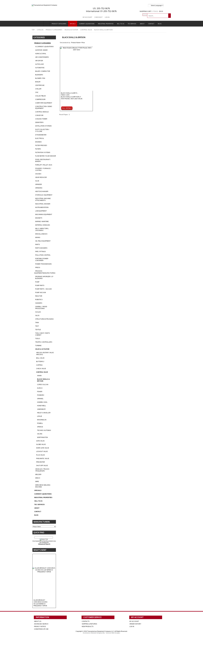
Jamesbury (41, 409)
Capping (39, 365)
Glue (37, 181)
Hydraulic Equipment (43, 195)
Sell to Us (120, 24)
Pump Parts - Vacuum (43, 289)
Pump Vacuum (40, 292)
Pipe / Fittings (40, 251)
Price (83, 42)
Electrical (39, 138)
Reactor (38, 296)
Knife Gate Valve (42, 448)
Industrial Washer (42, 204)
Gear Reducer (41, 177)
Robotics (39, 299)
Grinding (38, 188)
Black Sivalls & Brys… (71, 97)
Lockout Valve (42, 451)
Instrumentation (42, 207)
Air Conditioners (42, 57)
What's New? (39, 550)
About (142, 24)
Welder (38, 474)
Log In (107, 17)
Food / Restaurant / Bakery (43, 160)
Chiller (38, 89)
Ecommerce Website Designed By (94, 633)
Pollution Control (43, 255)
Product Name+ (76, 42)
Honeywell (41, 406)
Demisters (39, 122)
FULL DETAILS (67, 108)
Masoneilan (41, 420)
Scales (38, 312)
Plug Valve (40, 455)
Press (37, 267)
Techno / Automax (44, 430)
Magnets (38, 218)
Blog (160, 24)
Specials (72, 24)
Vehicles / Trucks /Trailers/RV (42, 470)
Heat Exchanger (41, 191)
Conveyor (39, 115)
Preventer (40, 462)
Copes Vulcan (42, 384)
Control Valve (86, 30)
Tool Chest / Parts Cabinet (42, 334)
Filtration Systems (42, 152)
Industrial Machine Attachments (43, 199)
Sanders (38, 303)
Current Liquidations (86, 24)
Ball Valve (40, 358)
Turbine (38, 345)
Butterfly (40, 361)
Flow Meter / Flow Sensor (45, 156)
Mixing (37, 237)
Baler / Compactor (42, 71)
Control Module (42, 112)
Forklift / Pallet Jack (43, 165)
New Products (87, 626)
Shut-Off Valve (42, 465)
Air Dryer (39, 61)
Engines (38, 142)
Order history (135, 624)
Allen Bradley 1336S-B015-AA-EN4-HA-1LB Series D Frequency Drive (40, 603)
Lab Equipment (41, 211)
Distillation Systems (43, 126)
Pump (37, 282)
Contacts (85, 621)
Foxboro (40, 395)
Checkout (98, 17)
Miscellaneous (41, 234)
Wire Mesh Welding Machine (42, 486)
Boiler (37, 82)
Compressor (40, 99)
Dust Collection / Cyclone (42, 130)
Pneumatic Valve (42, 458)
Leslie (39, 416)
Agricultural (40, 53)
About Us (37, 621)
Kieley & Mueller (44, 413)
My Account (87, 17)
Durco (39, 388)
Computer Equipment (43, 103)
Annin (39, 375)
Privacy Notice (40, 626)
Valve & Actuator (71, 30)
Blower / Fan (40, 78)
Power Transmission (43, 264)
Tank (37, 322)
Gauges (38, 174)
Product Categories (59, 24)
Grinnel (40, 398)
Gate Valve (40, 441)
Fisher (39, 391)
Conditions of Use (41, 629)
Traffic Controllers (43, 342)
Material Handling (42, 225)
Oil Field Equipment (43, 241)
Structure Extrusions (44, 319)
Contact (151, 24)
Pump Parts (39, 285)
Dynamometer (40, 135)
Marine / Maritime (42, 221)
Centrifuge (39, 85)
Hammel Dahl (42, 402)
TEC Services (132, 24)
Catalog (40, 30)
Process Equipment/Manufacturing (44, 272)
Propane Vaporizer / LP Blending (44, 277)
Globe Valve (41, 444)
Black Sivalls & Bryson (43, 380)
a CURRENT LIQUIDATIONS (44, 46)
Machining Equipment (43, 214)
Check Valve (41, 368)
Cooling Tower (41, 119)
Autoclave (39, 64)
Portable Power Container (41, 259)
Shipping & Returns (89, 624)
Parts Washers (41, 248)
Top (33, 30)
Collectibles (40, 96)
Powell (40, 423)
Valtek (39, 434)
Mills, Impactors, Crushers (42, 229)
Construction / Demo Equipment (43, 107)
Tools (37, 338)
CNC (36, 92)
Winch (37, 478)
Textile (38, 329)
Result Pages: (63, 114)
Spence (40, 427)
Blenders (39, 75)
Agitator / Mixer (41, 50)
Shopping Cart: (145, 11)
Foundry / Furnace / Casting (43, 169)
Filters (38, 149)
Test (37, 326)
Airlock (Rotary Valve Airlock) (45, 353)
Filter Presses (41, 145)
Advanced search (41, 624)
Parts (37, 244)
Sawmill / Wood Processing (41, 307)
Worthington (42, 437)
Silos (37, 315)
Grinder (38, 184)
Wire (37, 481)
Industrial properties (105, 24)
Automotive (39, 68)
